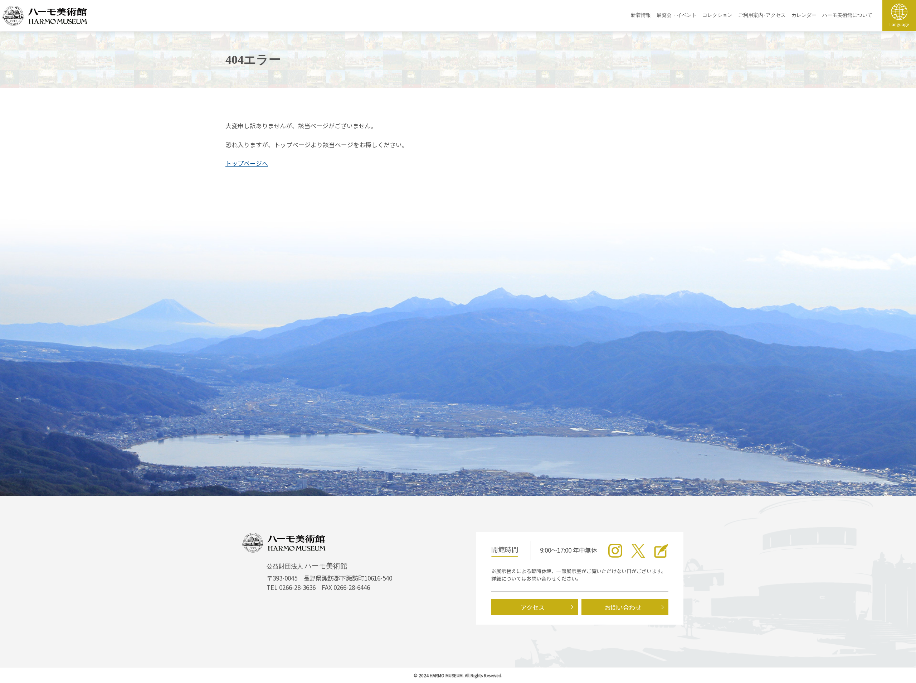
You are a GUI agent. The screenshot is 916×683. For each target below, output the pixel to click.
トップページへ (246, 163)
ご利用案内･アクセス (762, 15)
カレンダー (804, 15)
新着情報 (641, 15)
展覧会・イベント (677, 15)
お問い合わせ (623, 607)
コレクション (717, 15)
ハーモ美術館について (847, 15)
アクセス (533, 607)
